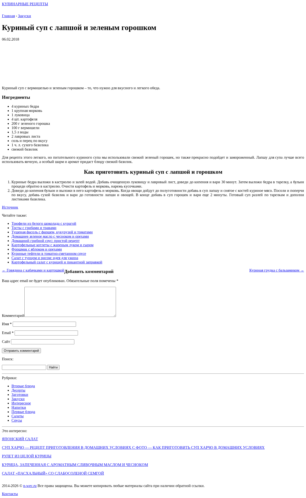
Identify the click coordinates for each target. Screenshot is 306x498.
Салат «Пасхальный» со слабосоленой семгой (53, 473)
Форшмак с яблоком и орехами (36, 249)
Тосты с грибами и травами (33, 228)
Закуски (18, 399)
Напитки (18, 407)
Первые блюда (23, 412)
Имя (7, 324)
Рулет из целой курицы (26, 456)
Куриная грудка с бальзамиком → (276, 270)
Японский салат (20, 439)
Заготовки (19, 395)
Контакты (10, 494)
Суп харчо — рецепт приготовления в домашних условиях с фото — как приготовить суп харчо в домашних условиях (133, 448)
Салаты (17, 416)
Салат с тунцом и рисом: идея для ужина (44, 258)
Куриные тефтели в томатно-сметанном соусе (48, 254)
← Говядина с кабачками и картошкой (33, 270)
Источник (10, 207)
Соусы (16, 420)
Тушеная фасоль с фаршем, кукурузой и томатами (52, 232)
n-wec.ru (30, 486)
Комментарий (13, 316)
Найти (53, 367)
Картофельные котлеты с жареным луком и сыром (52, 245)
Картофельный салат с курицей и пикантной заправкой (56, 262)
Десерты (18, 390)
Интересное (21, 403)
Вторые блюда (23, 386)
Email (8, 333)
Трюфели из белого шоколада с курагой (43, 223)
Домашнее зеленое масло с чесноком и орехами (50, 236)
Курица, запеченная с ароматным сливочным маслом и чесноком (75, 465)
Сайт (6, 342)
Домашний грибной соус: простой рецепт (45, 241)
